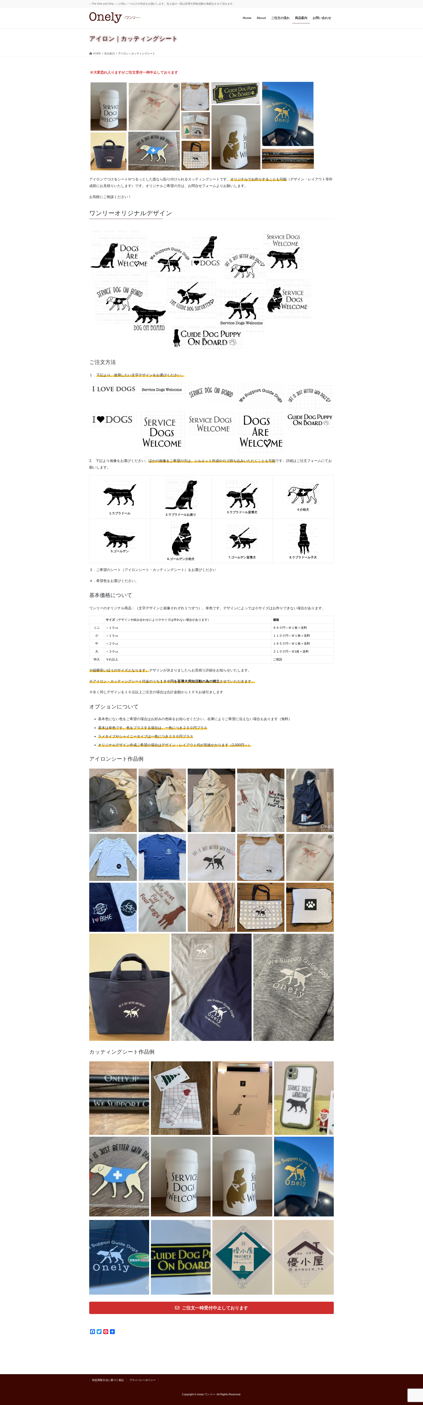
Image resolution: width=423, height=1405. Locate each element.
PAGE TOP (409, 1359)
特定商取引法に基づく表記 (108, 1380)
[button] (211, 1308)
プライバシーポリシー (142, 1380)
